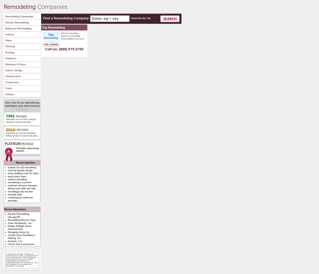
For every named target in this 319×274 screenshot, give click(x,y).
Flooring (10, 46)
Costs (8, 88)
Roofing (9, 52)
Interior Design (14, 70)
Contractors (12, 82)
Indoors (9, 34)
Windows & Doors (15, 64)
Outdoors (10, 58)
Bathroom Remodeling (18, 28)
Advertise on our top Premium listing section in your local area (21, 134)
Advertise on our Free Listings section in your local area (21, 120)
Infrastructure (13, 76)
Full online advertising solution (27, 149)
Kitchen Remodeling (17, 22)
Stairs (8, 40)
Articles (9, 94)
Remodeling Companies (19, 16)
